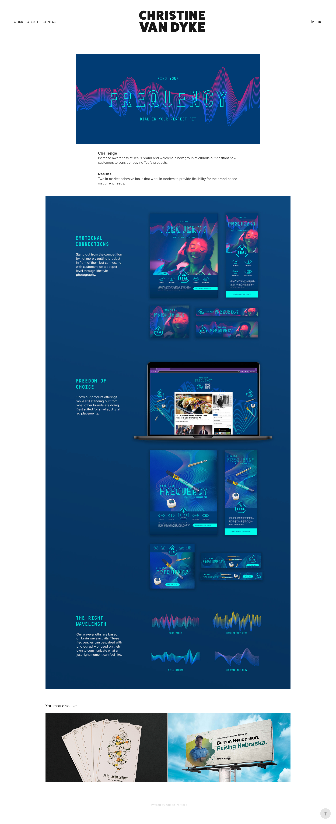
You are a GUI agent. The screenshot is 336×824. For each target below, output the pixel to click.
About (32, 21)
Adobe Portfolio (176, 804)
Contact (50, 21)
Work (18, 21)
